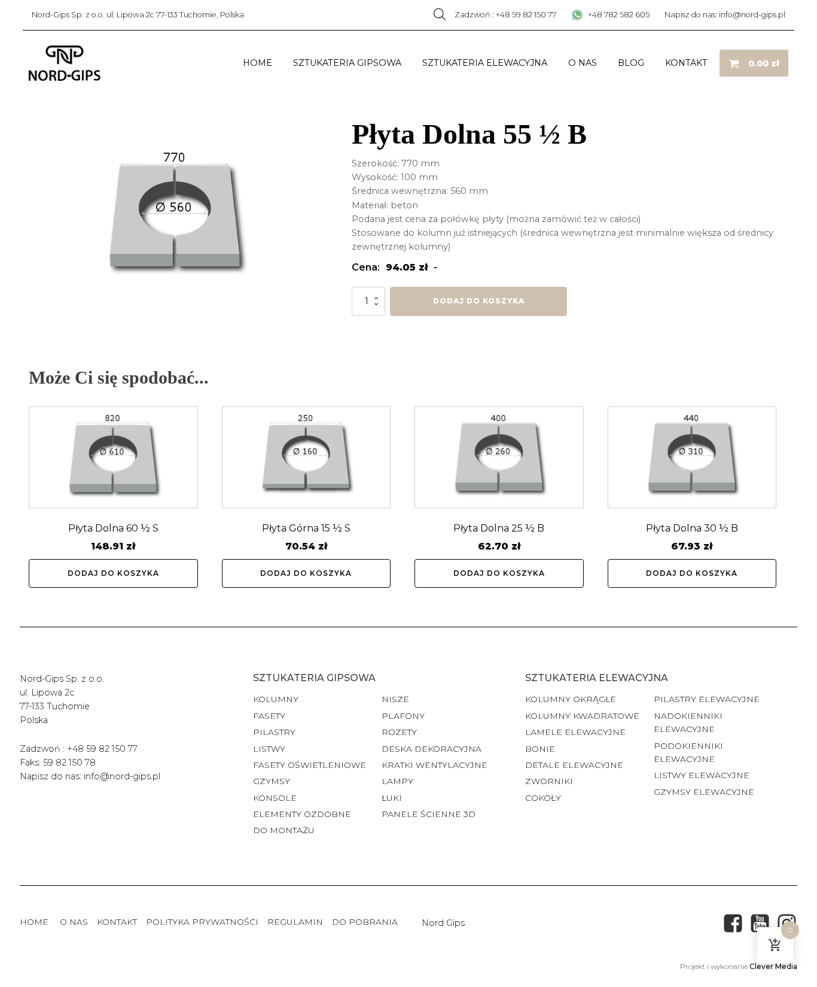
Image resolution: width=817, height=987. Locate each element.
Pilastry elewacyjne (707, 699)
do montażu (284, 830)
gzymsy (271, 781)
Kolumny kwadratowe (582, 715)
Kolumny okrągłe (570, 699)
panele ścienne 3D (428, 814)
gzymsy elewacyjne (704, 791)
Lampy (397, 781)
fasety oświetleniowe (309, 765)
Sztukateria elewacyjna (484, 62)
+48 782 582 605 (618, 14)
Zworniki (549, 781)
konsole (275, 797)
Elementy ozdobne (302, 814)
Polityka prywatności (202, 921)
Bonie (541, 748)
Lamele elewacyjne (575, 732)
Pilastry (274, 732)
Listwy (269, 748)
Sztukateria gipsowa (347, 62)
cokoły (543, 797)
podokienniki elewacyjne (688, 752)
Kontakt (686, 62)
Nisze (395, 699)
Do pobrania (365, 921)
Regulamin (295, 921)
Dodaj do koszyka (479, 300)
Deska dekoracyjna (431, 748)
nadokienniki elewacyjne (688, 722)
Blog (631, 62)
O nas (582, 62)
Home (257, 62)
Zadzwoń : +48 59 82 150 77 (505, 14)
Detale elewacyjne (574, 765)
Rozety (399, 732)
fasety (269, 715)
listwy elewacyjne (701, 775)
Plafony (403, 715)
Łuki (392, 797)
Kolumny (275, 699)
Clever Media (773, 966)
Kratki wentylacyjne (434, 765)
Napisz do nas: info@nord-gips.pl (724, 14)
